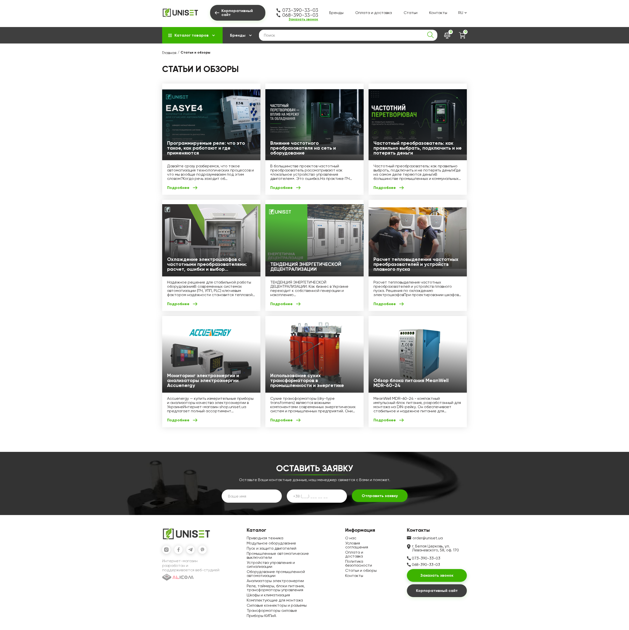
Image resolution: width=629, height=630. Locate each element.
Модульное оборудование (271, 543)
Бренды (336, 12)
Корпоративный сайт (437, 590)
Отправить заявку (380, 495)
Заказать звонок (303, 19)
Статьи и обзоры (361, 570)
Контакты (438, 12)
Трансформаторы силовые (272, 610)
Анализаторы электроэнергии (275, 580)
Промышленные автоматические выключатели (278, 555)
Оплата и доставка (373, 12)
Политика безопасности (358, 563)
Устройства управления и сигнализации (271, 564)
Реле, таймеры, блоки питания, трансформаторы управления (276, 588)
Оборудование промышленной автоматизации (276, 573)
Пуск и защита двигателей (271, 548)
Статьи (410, 12)
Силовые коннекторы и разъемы (277, 605)
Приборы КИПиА (261, 615)
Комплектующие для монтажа (275, 600)
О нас (350, 538)
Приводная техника (265, 538)
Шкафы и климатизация (268, 595)
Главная (169, 52)
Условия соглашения (356, 545)
